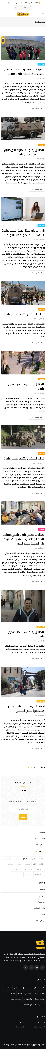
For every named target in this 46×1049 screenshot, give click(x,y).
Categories (41, 902)
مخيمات (11, 864)
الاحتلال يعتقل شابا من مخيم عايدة (26, 386)
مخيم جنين (28, 869)
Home (42, 889)
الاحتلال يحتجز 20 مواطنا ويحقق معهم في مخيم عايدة (24, 152)
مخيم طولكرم (17, 869)
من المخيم (28, 874)
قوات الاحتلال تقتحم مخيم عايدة (24, 314)
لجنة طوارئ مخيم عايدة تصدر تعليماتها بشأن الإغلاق (26, 708)
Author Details (39, 908)
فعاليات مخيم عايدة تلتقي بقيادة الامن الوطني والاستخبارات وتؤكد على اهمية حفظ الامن (24, 539)
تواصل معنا (40, 844)
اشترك (23, 817)
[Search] (3, 14)
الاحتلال (25, 858)
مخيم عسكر (39, 874)
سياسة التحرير (40, 838)
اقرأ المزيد (38, 108)
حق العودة (7, 858)
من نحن (42, 832)
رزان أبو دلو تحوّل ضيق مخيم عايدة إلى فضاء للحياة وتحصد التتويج (23, 233)
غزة (34, 864)
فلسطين (27, 864)
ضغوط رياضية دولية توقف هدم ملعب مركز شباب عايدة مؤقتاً (24, 71)
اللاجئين (16, 858)
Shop (43, 914)
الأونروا (33, 858)
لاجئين (19, 864)
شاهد (41, 864)
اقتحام (41, 858)
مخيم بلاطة (39, 869)
